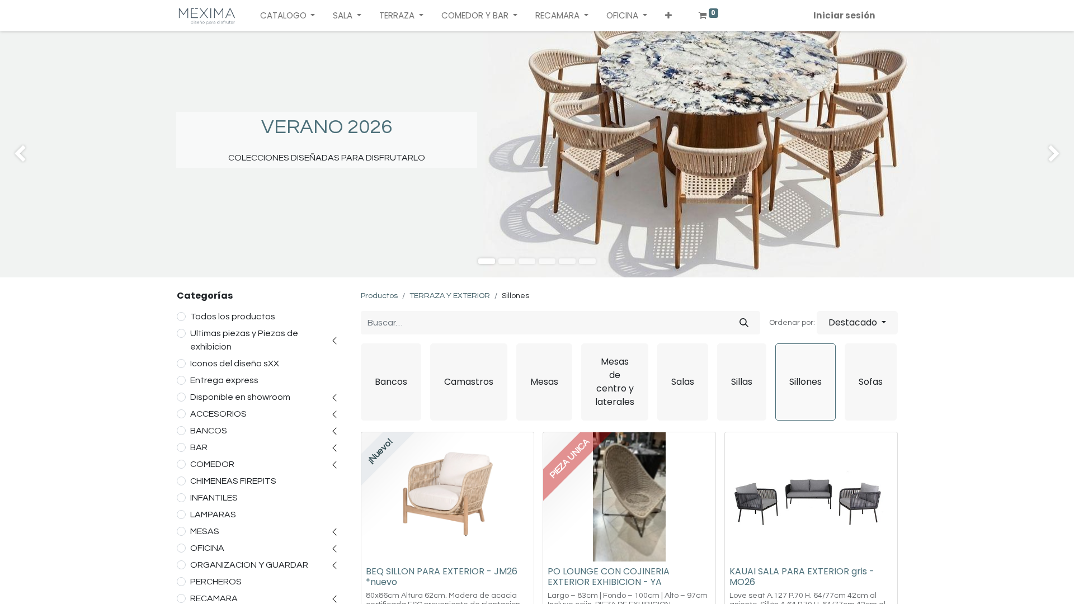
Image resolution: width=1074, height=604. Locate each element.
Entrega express (224, 380)
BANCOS (208, 430)
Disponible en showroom (240, 397)
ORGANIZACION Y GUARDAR (249, 564)
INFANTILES (214, 497)
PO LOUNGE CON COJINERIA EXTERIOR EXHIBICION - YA (609, 576)
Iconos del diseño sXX (234, 363)
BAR (199, 447)
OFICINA (207, 548)
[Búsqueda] (744, 322)
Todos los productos (232, 316)
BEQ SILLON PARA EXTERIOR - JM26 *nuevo (441, 576)
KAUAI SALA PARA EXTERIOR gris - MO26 (801, 576)
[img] (43, 154)
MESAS (204, 531)
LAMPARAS (213, 514)
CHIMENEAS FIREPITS (233, 480)
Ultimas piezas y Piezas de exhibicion (244, 340)
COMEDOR (212, 464)
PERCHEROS (216, 581)
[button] (668, 16)
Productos (379, 296)
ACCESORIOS (218, 413)
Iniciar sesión (844, 15)
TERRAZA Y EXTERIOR (449, 296)
